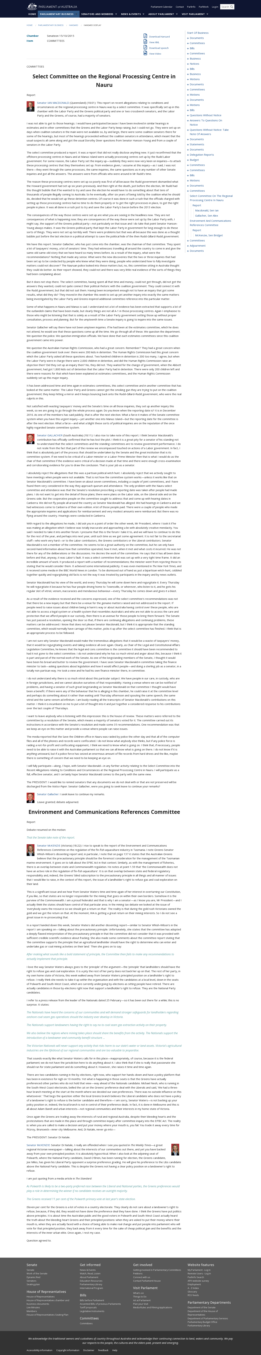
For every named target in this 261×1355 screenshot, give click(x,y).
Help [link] (114, 1350)
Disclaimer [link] (88, 1350)
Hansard (73, 25)
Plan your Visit (140, 1303)
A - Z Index (193, 1288)
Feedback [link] (103, 1350)
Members (32, 1311)
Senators (31, 1280)
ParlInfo (191, 6)
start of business (198, 32)
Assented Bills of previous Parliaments (100, 1303)
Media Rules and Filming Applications (152, 1307)
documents (197, 38)
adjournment (198, 245)
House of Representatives (41, 1296)
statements (197, 144)
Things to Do (139, 1296)
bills (192, 48)
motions (195, 79)
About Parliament (161, 14)
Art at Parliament (142, 1300)
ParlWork (204, 6)
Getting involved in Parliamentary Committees (157, 1270)
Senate (30, 1270)
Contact (180, 6)
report (196, 205)
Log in (215, 6)
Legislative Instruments (92, 1311)
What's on (138, 1293)
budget (194, 159)
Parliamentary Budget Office (202, 1322)
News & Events (131, 14)
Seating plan (33, 1284)
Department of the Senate (202, 1307)
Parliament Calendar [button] (161, 6)
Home (32, 14)
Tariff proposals (88, 1307)
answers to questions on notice (206, 122)
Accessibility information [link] (39, 1350)
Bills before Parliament (92, 1300)
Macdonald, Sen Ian (207, 210)
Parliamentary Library (91, 1284)
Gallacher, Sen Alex (206, 215)
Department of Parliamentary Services (208, 1318)
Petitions (138, 1273)
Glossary (192, 1291)
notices (194, 63)
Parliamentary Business (57, 14)
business (195, 58)
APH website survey (198, 1280)
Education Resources (91, 1280)
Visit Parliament (193, 14)
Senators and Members (97, 14)
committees (197, 43)
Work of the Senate (37, 1273)
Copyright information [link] (67, 1350)
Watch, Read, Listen (90, 1273)
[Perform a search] (231, 6)
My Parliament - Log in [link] (199, 1270)
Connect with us (141, 1277)
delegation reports (202, 154)
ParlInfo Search (196, 1277)
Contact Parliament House (147, 1280)
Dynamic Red (33, 1277)
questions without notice (205, 115)
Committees (86, 1323)
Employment (194, 1284)
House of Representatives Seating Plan (47, 1314)
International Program (91, 1288)
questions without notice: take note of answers (209, 132)
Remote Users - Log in (199, 1273)
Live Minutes (33, 1307)
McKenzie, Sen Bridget (209, 235)
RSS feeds (193, 1295)
